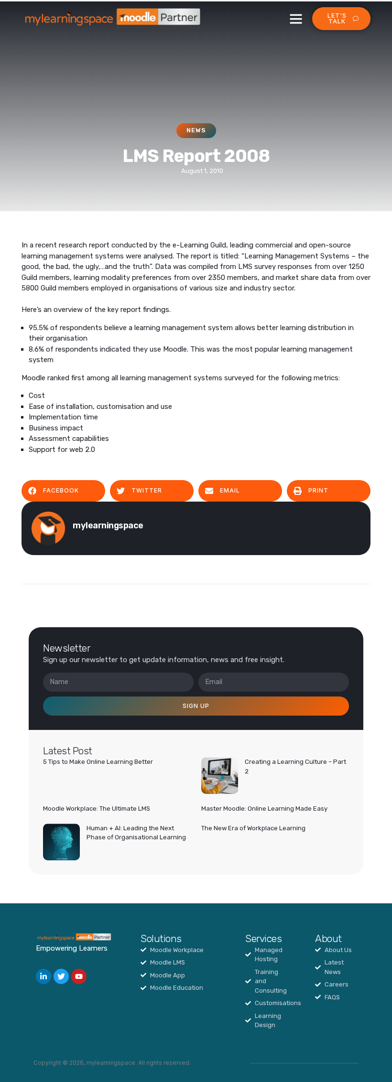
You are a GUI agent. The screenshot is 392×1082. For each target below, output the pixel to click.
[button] (296, 19)
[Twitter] (61, 976)
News (196, 130)
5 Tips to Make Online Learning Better (98, 761)
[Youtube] (79, 976)
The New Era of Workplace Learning (253, 828)
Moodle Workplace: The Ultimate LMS (96, 808)
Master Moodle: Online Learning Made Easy (264, 808)
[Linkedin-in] (43, 976)
